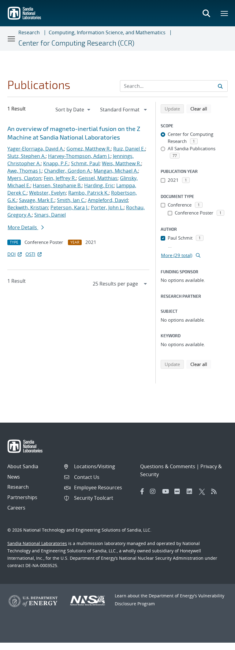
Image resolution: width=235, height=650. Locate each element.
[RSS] (215, 491)
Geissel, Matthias (98, 178)
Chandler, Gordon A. (67, 170)
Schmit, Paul (85, 163)
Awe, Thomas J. (24, 170)
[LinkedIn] (191, 491)
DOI (11, 254)
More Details (23, 227)
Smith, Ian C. (71, 200)
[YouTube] (166, 491)
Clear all (200, 108)
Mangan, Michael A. (116, 170)
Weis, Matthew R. (121, 163)
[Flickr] (179, 491)
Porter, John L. (107, 207)
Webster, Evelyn (47, 192)
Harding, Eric (99, 185)
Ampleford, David (108, 200)
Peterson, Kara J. (69, 207)
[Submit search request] (220, 86)
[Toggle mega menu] (224, 13)
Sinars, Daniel (50, 214)
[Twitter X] (203, 491)
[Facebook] (142, 491)
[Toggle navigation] (11, 38)
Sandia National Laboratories (37, 543)
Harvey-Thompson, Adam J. (79, 156)
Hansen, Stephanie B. (57, 185)
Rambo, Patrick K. (88, 192)
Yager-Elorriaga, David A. (35, 148)
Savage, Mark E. (36, 200)
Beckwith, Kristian (27, 207)
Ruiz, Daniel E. (129, 148)
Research (29, 32)
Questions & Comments (167, 466)
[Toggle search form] (206, 13)
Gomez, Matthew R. (88, 148)
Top (216, 643)
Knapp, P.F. (56, 163)
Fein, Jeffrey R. (60, 178)
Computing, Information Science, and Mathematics (107, 32)
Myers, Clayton (24, 178)
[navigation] (73, 109)
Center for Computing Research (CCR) (76, 43)
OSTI (30, 254)
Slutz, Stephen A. (26, 156)
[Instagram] (154, 491)
